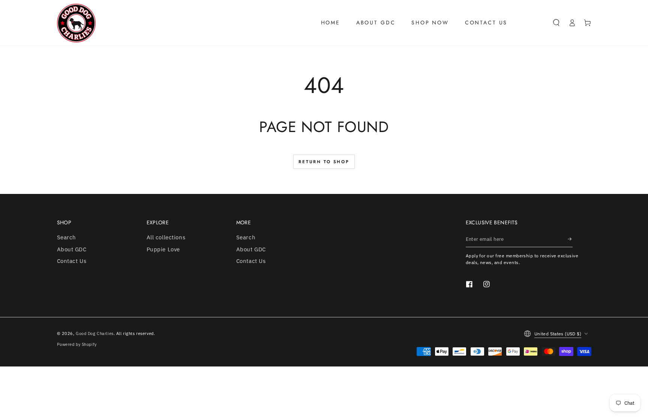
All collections (166, 237)
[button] (556, 23)
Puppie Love (163, 249)
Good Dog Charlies (95, 333)
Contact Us (72, 260)
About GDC (72, 249)
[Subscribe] (570, 239)
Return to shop (324, 162)
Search (66, 237)
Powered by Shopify (77, 344)
